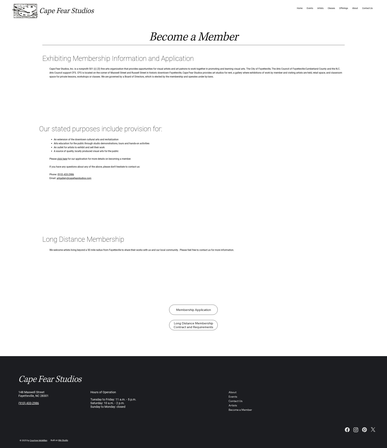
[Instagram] (356, 430)
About (232, 392)
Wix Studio (63, 440)
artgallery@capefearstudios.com (74, 178)
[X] (373, 430)
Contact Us (235, 401)
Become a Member (240, 410)
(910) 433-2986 (28, 403)
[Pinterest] (364, 430)
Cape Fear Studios (66, 11)
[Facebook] (347, 430)
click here (62, 158)
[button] (344, 8)
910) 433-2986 (66, 174)
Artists (233, 405)
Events (233, 396)
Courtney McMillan (38, 440)
